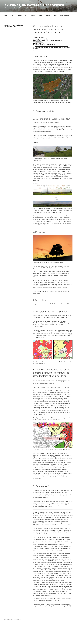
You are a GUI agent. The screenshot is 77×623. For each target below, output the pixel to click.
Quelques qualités (41, 39)
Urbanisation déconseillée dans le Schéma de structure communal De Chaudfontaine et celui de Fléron (51, 47)
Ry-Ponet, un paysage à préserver (34, 5)
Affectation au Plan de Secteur (46, 44)
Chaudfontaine (63, 380)
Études (40, 15)
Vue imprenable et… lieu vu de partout (49, 40)
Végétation (39, 41)
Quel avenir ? (39, 50)
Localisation (39, 37)
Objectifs (12, 15)
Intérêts (33, 15)
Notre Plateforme (64, 15)
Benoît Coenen (59, 262)
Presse (55, 15)
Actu (6, 15)
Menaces (47, 15)
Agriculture (39, 43)
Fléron (54, 380)
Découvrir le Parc (22, 15)
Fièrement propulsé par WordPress (12, 619)
